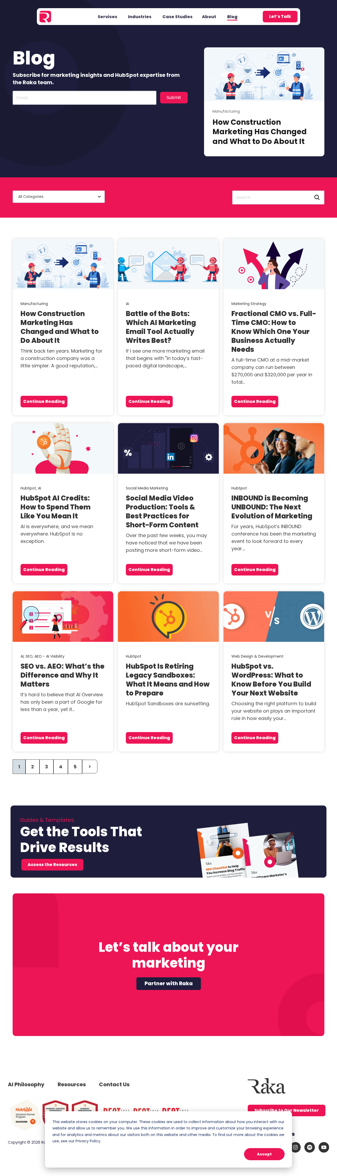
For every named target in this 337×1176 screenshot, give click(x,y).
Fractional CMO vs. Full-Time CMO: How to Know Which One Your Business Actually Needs (273, 331)
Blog (232, 17)
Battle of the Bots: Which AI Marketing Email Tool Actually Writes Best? (161, 327)
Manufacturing (226, 111)
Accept (264, 1154)
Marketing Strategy (248, 303)
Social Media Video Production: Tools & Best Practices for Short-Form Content (162, 511)
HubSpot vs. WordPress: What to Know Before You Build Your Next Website (271, 680)
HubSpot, (29, 488)
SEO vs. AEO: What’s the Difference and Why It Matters (63, 675)
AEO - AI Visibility (49, 656)
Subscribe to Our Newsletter (286, 1110)
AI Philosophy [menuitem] (26, 1084)
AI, (23, 656)
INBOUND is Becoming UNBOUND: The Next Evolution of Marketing (271, 507)
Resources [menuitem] (72, 1084)
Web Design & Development (257, 656)
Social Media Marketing (147, 488)
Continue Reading (44, 401)
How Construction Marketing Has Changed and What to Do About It (259, 132)
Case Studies (177, 17)
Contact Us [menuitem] (114, 1084)
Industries (139, 17)
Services (107, 17)
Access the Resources (52, 865)
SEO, (30, 656)
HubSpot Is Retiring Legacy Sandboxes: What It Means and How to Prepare (168, 680)
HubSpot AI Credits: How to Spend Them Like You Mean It (56, 507)
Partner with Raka (169, 983)
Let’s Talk (280, 16)
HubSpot (239, 488)
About (209, 17)
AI (127, 303)
